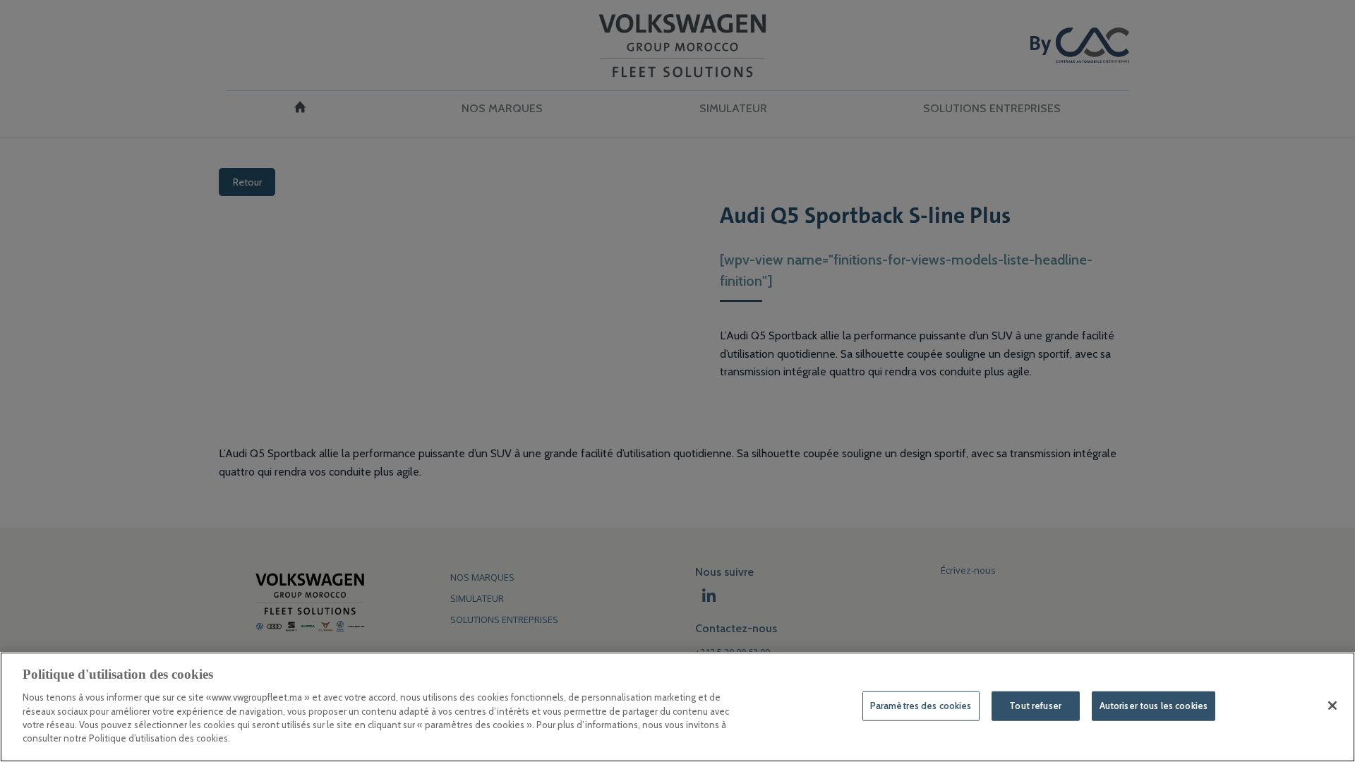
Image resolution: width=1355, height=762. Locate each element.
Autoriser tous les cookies (1154, 705)
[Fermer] (1332, 705)
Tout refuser (1035, 705)
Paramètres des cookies (921, 705)
